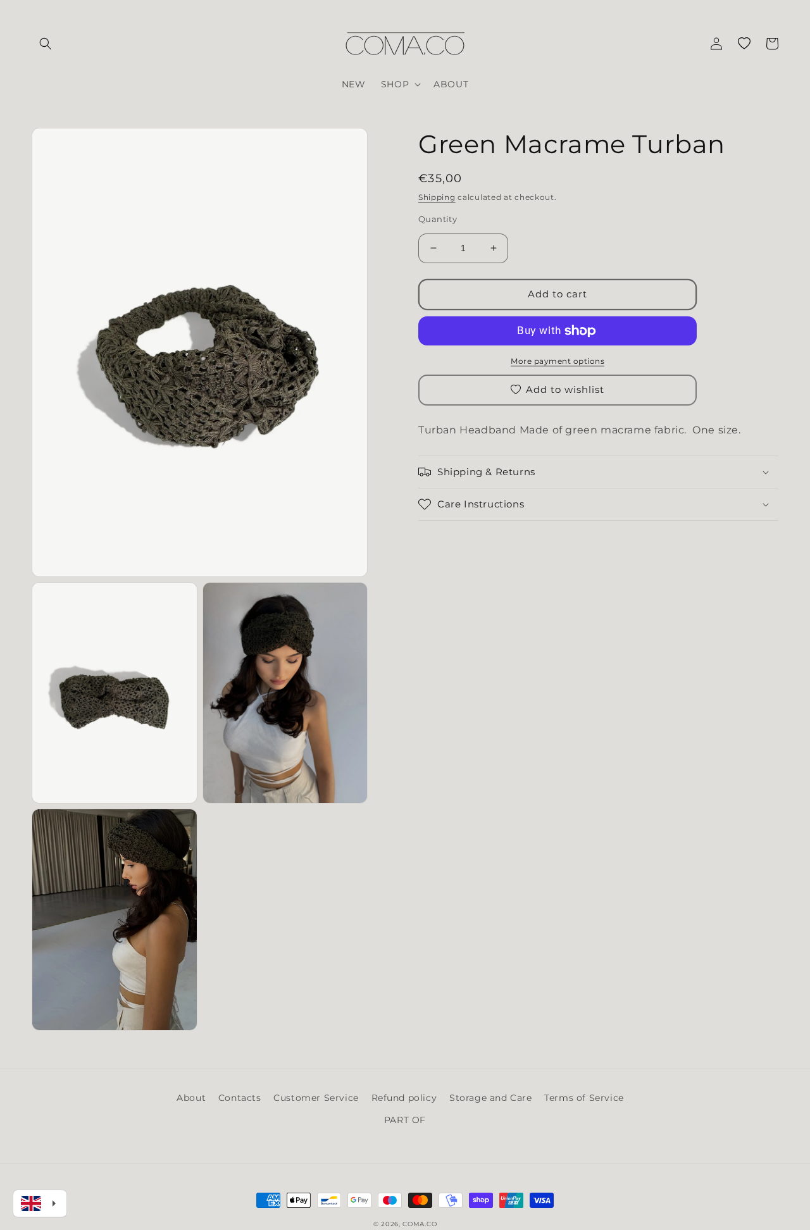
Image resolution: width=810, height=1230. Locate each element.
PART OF (405, 1120)
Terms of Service (584, 1097)
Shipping (437, 197)
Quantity (437, 219)
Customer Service (316, 1097)
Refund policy (404, 1097)
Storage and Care (490, 1097)
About (191, 1097)
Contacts (239, 1097)
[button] (45, 44)
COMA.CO (419, 1224)
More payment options (557, 361)
